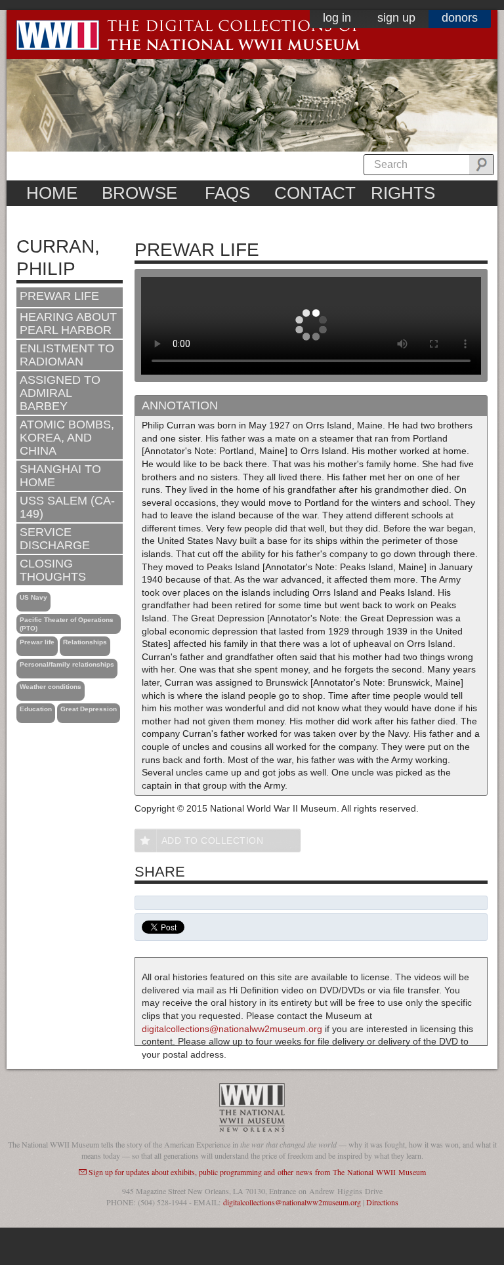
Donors (460, 17)
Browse (139, 193)
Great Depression (88, 709)
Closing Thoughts (53, 570)
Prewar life (37, 642)
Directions (382, 1202)
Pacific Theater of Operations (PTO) (67, 624)
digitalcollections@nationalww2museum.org (232, 1029)
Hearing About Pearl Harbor (68, 323)
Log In (337, 17)
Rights (403, 193)
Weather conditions (50, 686)
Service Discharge (55, 539)
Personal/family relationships (67, 664)
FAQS (227, 193)
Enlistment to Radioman (67, 355)
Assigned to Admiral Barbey (60, 393)
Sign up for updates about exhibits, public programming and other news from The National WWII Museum (257, 1172)
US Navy (33, 597)
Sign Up (396, 17)
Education (36, 709)
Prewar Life (59, 295)
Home (51, 193)
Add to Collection (212, 840)
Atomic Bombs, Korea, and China (67, 437)
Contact (315, 193)
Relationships (85, 642)
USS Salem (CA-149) (67, 507)
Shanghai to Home (60, 476)
